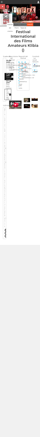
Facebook (35, 66)
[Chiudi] (2, 6)
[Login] (38, 2)
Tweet (35, 71)
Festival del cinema (10, 28)
